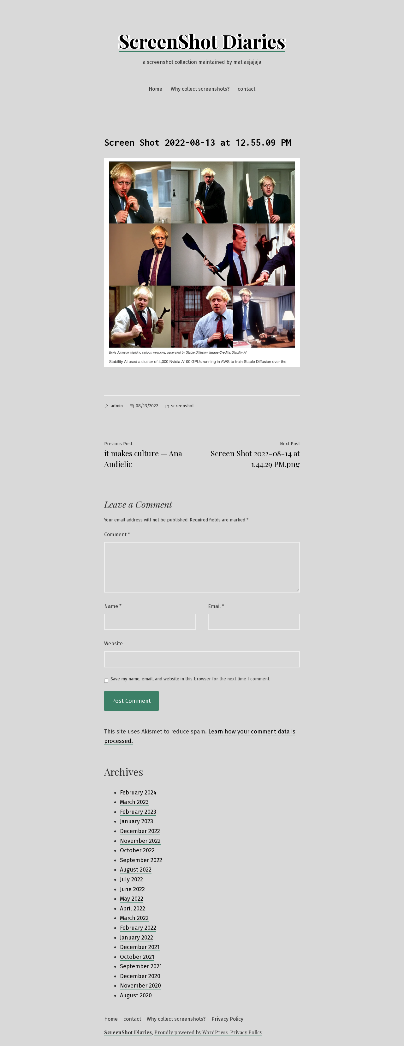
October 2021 (137, 956)
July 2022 (131, 879)
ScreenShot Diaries (202, 40)
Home (155, 89)
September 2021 (141, 966)
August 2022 (136, 869)
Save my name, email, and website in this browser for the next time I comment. (190, 679)
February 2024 (138, 792)
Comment (117, 535)
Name (113, 606)
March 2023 (134, 802)
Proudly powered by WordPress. (192, 1032)
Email (216, 606)
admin (117, 406)
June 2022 (132, 889)
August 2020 (136, 995)
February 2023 (138, 811)
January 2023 (136, 821)
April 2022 (132, 908)
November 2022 (140, 840)
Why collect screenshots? (200, 89)
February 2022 (138, 927)
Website (113, 644)
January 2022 (136, 937)
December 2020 (140, 976)
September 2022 (141, 860)
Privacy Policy (227, 1019)
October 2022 (137, 850)
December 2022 (140, 831)
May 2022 (131, 898)
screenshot (182, 406)
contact (246, 89)
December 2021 (140, 947)
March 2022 (134, 918)
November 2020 (140, 985)
